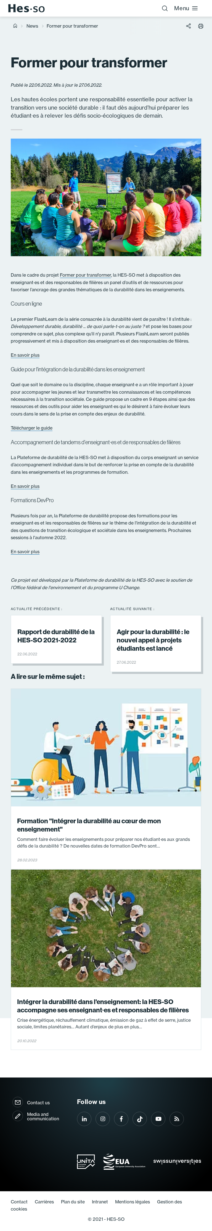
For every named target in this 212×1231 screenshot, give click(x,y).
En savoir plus (25, 355)
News (32, 26)
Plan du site (73, 1201)
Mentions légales (132, 1201)
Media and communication (43, 1116)
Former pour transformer (85, 275)
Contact (19, 1201)
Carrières (44, 1201)
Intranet (100, 1201)
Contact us (38, 1102)
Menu (181, 8)
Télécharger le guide (31, 428)
